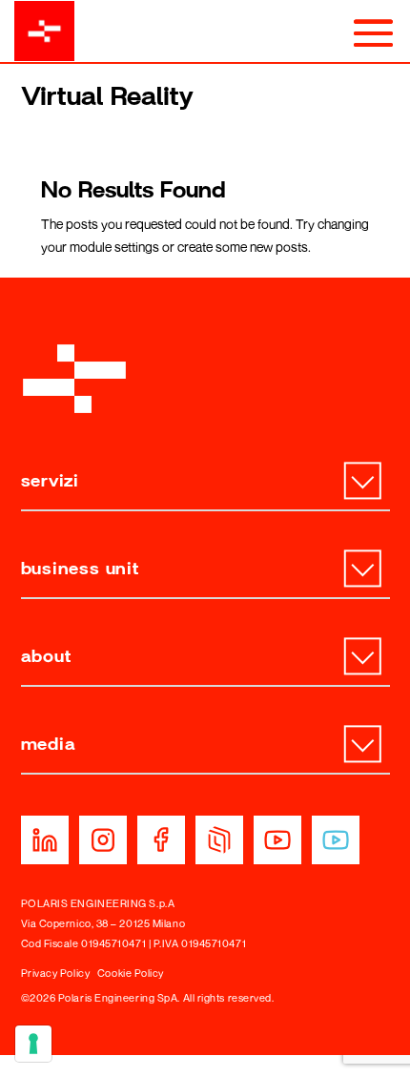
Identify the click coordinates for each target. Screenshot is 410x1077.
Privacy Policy (56, 972)
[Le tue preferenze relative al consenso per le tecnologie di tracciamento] (33, 1043)
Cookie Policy (130, 972)
